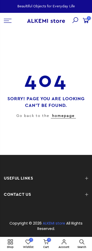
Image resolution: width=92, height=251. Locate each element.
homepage (63, 116)
